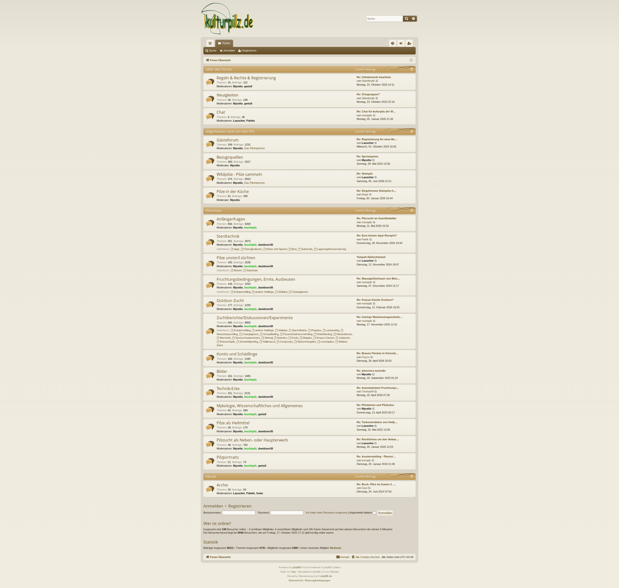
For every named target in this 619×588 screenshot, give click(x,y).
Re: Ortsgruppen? (368, 94)
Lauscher (239, 120)
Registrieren (249, 50)
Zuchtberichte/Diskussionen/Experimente (255, 317)
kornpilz (366, 460)
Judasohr (344, 337)
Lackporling (332, 330)
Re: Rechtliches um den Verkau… (378, 439)
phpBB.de (326, 576)
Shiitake (282, 291)
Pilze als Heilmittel (233, 423)
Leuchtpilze (327, 341)
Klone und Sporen (276, 249)
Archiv (222, 485)
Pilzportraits (228, 457)
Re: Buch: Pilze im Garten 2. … (376, 484)
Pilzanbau (214, 210)
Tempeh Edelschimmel (371, 257)
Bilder (222, 371)
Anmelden (229, 50)
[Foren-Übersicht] (227, 18)
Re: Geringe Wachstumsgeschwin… (380, 317)
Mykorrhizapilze (306, 341)
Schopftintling (271, 334)
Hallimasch (269, 341)
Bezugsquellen (230, 157)
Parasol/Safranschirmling (297, 334)
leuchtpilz (250, 227)
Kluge (365, 194)
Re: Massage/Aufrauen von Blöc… (378, 278)
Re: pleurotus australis (371, 370)
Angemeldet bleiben (361, 512)
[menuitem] (392, 43)
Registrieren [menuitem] (410, 44)
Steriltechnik (228, 236)
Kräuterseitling (242, 291)
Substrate (306, 249)
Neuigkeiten (227, 95)
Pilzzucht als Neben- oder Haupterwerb (252, 440)
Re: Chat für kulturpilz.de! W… (376, 111)
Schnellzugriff (211, 44)
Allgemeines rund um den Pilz (230, 131)
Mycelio (238, 86)
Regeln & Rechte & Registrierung (246, 78)
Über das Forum (219, 69)
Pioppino (316, 330)
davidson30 (265, 244)
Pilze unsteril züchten (236, 257)
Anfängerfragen (231, 219)
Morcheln (225, 337)
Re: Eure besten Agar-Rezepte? (377, 235)
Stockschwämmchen (247, 337)
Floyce (366, 357)
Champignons (300, 291)
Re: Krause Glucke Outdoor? (375, 299)
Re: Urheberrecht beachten (374, 77)
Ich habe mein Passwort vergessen (326, 512)
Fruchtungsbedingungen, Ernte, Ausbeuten (256, 279)
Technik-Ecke (228, 388)
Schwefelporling (249, 341)
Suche (212, 50)
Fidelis (250, 120)
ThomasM (368, 391)
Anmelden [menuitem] (402, 44)
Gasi (364, 487)
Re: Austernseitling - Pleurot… (376, 456)
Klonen (238, 270)
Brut (294, 249)
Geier (259, 493)
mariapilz (367, 115)
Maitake (307, 337)
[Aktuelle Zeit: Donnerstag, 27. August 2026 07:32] (411, 60)
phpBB (297, 567)
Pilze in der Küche (233, 191)
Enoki (295, 337)
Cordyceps (286, 341)
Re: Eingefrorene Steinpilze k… (376, 190)
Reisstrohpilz (227, 341)
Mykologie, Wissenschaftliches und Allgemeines (260, 405)
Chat (221, 112)
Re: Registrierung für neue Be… (377, 139)
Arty (293, 571)
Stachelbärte (299, 330)
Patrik (365, 239)
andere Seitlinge (264, 291)
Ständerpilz (368, 80)
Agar (236, 249)
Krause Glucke (325, 337)
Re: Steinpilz (365, 173)
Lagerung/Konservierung (331, 249)
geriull (248, 86)
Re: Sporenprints (367, 156)
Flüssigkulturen (253, 249)
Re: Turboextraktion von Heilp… (377, 422)
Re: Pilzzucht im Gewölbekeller (376, 218)
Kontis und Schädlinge (237, 354)
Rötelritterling (324, 334)
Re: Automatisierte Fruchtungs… (378, 387)
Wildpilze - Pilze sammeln (239, 174)
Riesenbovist (344, 334)
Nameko (282, 337)
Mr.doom (335, 547)
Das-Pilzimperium (254, 148)
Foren (226, 43)
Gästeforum (228, 140)
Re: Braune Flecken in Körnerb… (377, 353)
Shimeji (269, 337)
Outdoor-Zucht (230, 300)
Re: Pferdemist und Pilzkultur (375, 405)
